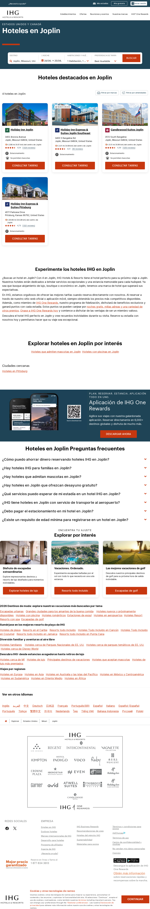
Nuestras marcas (120, 14)
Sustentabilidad (84, 839)
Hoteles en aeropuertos (108, 615)
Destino (13, 56)
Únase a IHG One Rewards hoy (39, 310)
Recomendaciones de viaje (90, 830)
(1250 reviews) (129, 148)
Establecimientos (68, 14)
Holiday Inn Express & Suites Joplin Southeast (75, 131)
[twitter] (15, 828)
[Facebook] (7, 828)
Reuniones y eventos (99, 14)
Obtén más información (129, 873)
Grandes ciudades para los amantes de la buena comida (59, 611)
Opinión (116, 852)
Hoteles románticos (54, 615)
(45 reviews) (77, 149)
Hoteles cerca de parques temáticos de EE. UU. (115, 644)
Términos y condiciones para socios (126, 827)
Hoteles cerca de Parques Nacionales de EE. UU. (54, 644)
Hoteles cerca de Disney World (19, 648)
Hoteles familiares (11, 644)
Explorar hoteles (49, 831)
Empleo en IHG (48, 827)
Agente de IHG (48, 848)
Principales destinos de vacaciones (68, 659)
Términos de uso (120, 837)
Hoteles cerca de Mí (12, 659)
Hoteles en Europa (11, 674)
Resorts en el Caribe (35, 630)
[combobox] (24, 61)
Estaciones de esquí (79, 615)
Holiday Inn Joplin (22, 129)
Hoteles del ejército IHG (88, 835)
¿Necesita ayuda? (17, 4)
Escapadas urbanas (12, 611)
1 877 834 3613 (40, 862)
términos (82, 899)
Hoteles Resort (133, 615)
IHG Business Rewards (88, 826)
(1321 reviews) (28, 225)
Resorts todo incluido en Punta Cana (81, 634)
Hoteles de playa (10, 630)
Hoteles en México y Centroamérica (122, 674)
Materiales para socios (88, 844)
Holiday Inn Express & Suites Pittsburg (24, 206)
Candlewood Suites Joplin (127, 129)
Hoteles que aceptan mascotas (111, 659)
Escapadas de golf (32, 619)
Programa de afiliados (52, 844)
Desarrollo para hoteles (52, 840)
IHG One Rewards (47, 302)
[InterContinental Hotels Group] (12, 13)
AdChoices (117, 832)
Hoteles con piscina (28, 615)
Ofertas (83, 14)
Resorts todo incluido (63, 630)
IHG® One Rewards (139, 14)
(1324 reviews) (28, 148)
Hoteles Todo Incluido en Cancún (98, 630)
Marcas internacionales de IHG (56, 835)
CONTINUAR (135, 899)
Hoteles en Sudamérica (15, 678)
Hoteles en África (75, 678)
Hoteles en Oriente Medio (46, 678)
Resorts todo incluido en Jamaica (37, 634)
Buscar (131, 58)
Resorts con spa (10, 619)
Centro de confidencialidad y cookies (127, 843)
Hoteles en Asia (34, 674)
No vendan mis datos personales (128, 848)
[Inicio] (6, 721)
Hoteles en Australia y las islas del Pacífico (72, 674)
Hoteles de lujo (36, 659)
